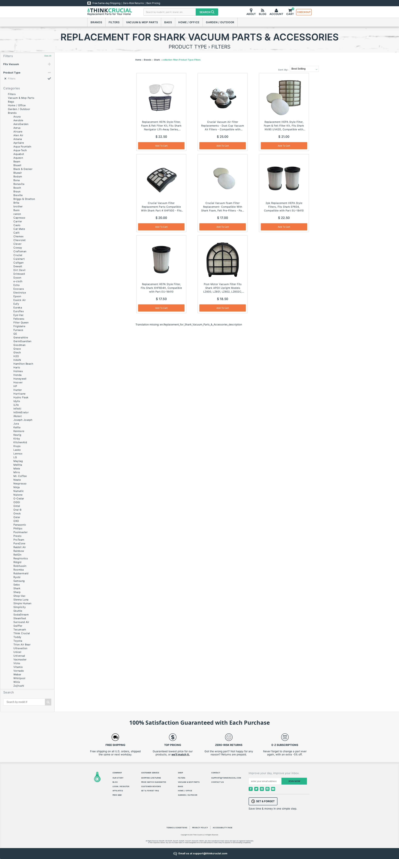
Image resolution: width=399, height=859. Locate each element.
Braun (17, 191)
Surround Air (21, 622)
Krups (17, 446)
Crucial (17, 255)
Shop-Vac (19, 595)
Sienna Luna (21, 599)
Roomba (18, 569)
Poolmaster (20, 532)
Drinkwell (19, 273)
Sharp (17, 592)
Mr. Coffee (20, 476)
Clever (17, 243)
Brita (16, 202)
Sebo (16, 584)
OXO (16, 520)
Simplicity (19, 607)
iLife (16, 404)
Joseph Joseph (22, 419)
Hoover (18, 382)
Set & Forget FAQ (150, 791)
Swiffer (17, 625)
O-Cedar (18, 498)
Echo (16, 285)
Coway (17, 247)
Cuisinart (19, 258)
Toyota (17, 640)
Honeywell (19, 378)
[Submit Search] (48, 702)
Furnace (18, 330)
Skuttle (17, 610)
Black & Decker (22, 169)
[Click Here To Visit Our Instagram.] (267, 789)
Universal (19, 655)
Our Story (118, 778)
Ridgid (17, 562)
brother (18, 206)
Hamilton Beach (23, 363)
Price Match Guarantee (153, 782)
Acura (17, 116)
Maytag (18, 461)
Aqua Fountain (22, 146)
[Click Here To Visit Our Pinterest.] (262, 789)
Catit (16, 232)
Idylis (16, 401)
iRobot (17, 416)
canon (17, 213)
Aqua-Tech (20, 150)
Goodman (19, 345)
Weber (17, 674)
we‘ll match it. (180, 754)
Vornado (18, 670)
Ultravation (20, 648)
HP (15, 386)
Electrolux (19, 292)
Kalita (16, 427)
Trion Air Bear (22, 644)
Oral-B (17, 509)
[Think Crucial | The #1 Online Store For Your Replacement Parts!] (109, 10)
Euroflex (18, 311)
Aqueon (18, 157)
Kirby (16, 438)
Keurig (17, 434)
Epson (17, 296)
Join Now (294, 781)
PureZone (19, 543)
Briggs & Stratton (24, 198)
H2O (16, 356)
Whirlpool (19, 678)
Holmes (18, 371)
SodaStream (21, 614)
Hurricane (19, 393)
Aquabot (18, 154)
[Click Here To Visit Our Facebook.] (251, 789)
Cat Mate (19, 228)
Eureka (17, 307)
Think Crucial (21, 633)
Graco (17, 348)
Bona (16, 180)
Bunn (16, 210)
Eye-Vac (18, 315)
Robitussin (19, 565)
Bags (168, 22)
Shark (17, 588)
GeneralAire (20, 337)
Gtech (17, 352)
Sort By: (283, 69)
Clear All (47, 55)
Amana (17, 139)
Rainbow (18, 550)
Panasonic (19, 524)
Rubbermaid (20, 573)
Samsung (19, 580)
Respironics (20, 558)
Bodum (17, 176)
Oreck (17, 513)
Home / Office (189, 22)
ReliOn (17, 554)
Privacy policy (200, 828)
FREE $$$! (117, 795)
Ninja (16, 487)
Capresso (19, 217)
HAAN (17, 359)
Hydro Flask (21, 397)
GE (15, 333)
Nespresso (20, 483)
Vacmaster (20, 659)
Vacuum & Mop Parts (142, 22)
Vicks (16, 663)
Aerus (17, 127)
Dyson (17, 277)
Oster (16, 517)
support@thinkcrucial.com (226, 778)
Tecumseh (19, 629)
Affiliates (118, 791)
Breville (18, 195)
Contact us (217, 782)
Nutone (17, 494)
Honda (17, 374)
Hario (16, 367)
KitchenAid (20, 442)
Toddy (17, 637)
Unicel (17, 652)
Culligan (18, 262)
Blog (115, 782)
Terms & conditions (176, 828)
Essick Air (19, 300)
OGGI (16, 502)
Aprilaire (18, 142)
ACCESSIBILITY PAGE (223, 828)
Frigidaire (19, 326)
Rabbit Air (19, 547)
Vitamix (18, 667)
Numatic (18, 491)
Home (138, 59)
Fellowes (18, 318)
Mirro (16, 472)
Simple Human (22, 603)
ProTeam (18, 539)
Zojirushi (18, 685)
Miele (16, 468)
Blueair (17, 172)
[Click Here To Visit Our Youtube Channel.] (273, 789)
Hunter (17, 389)
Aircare (17, 131)
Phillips (17, 528)
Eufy (16, 303)
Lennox (17, 453)
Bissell (17, 165)
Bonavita (18, 183)
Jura (16, 423)
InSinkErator (21, 412)
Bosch (17, 187)
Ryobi (17, 577)
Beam (16, 161)
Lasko (17, 449)
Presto (17, 535)
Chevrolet (19, 240)
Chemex (18, 236)
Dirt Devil (19, 270)
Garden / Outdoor (220, 22)
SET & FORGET (265, 801)
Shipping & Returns (151, 778)
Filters (114, 22)
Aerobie (18, 120)
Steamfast (19, 618)
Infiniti (17, 408)
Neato (17, 479)
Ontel (16, 506)
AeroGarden (20, 124)
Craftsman (19, 251)
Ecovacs (18, 288)
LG (15, 457)
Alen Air (18, 135)
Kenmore (18, 431)
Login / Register (121, 786)
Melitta (17, 464)
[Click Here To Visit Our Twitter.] (256, 789)
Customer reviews (151, 786)
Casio (17, 225)
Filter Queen (21, 322)
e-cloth (17, 281)
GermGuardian (22, 341)
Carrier (17, 221)
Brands (96, 22)
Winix (16, 681)
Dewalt (17, 266)
